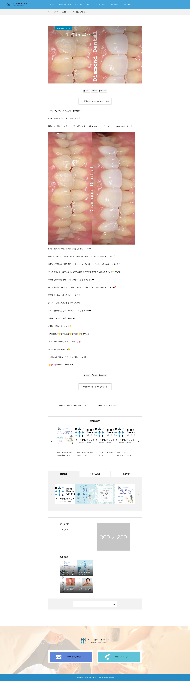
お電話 (52, 4)
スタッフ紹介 (113, 4)
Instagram (126, 4)
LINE (87, 4)
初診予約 (78, 4)
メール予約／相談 (65, 4)
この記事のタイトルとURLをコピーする (95, 101)
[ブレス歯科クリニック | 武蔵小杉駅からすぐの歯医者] (16, 4)
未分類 (68, 28)
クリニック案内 (99, 4)
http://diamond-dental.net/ (63, 365)
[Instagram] (183, 4)
